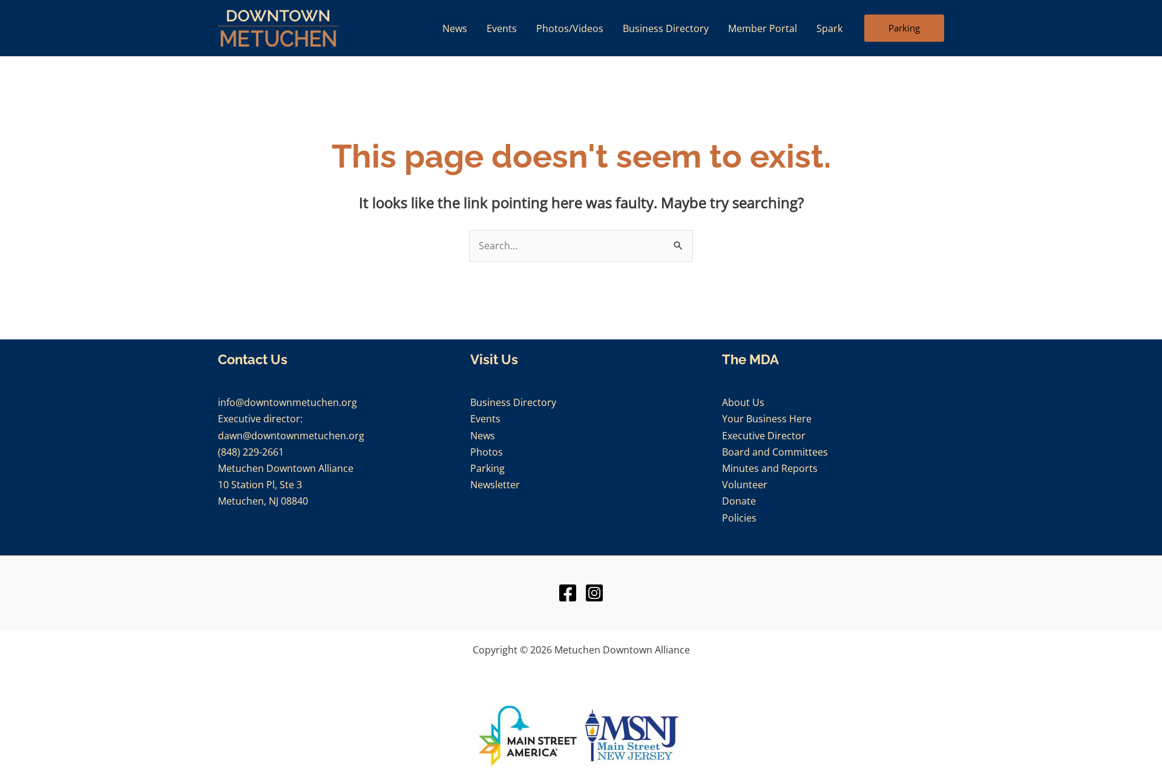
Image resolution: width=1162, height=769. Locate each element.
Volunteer (744, 484)
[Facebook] (567, 593)
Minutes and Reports (770, 468)
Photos (486, 452)
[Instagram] (594, 593)
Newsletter (495, 484)
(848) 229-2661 (251, 452)
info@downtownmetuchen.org (287, 402)
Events (485, 418)
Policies (739, 518)
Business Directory (513, 402)
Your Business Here (767, 418)
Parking (487, 468)
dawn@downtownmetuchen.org (291, 435)
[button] (904, 28)
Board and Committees (775, 452)
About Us (743, 402)
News (482, 435)
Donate (739, 501)
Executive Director (764, 435)
